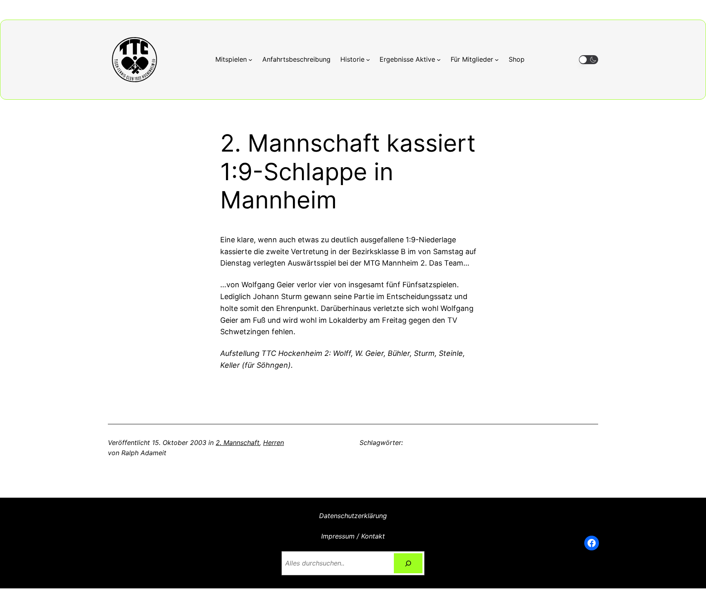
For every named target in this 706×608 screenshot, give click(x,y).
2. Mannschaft (237, 442)
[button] (588, 60)
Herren (273, 442)
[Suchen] (408, 563)
